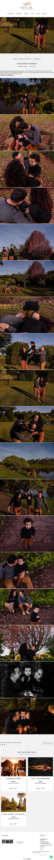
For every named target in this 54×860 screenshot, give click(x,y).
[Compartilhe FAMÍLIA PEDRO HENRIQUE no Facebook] (0, 744)
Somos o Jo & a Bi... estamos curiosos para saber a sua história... (41, 852)
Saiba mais (20, 842)
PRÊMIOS (26, 13)
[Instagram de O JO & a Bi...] (42, 849)
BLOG (32, 13)
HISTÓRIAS (19, 13)
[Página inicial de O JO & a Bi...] (27, 6)
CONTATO (44, 13)
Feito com (27, 858)
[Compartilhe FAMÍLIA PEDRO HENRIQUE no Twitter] (2, 744)
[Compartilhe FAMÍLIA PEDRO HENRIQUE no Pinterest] (4, 744)
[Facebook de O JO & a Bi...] (40, 849)
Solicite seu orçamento (48, 743)
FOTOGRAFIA (10, 13)
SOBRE (38, 13)
